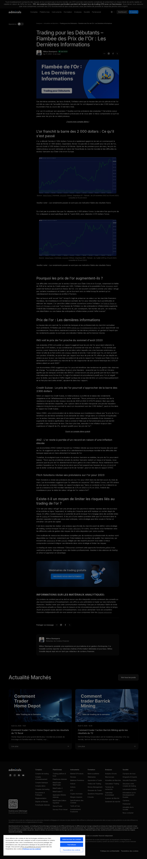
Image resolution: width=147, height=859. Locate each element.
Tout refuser (71, 844)
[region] (44, 845)
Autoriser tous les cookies (71, 839)
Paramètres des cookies (71, 850)
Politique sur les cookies (31, 849)
